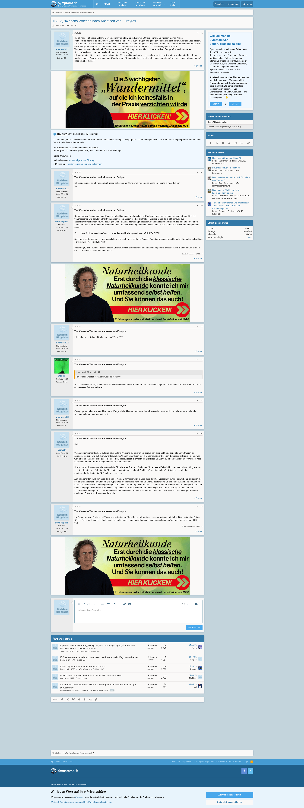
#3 (202, 205)
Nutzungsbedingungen (204, 761)
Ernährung (217, 214)
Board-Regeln (235, 761)
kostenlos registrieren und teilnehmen (85, 164)
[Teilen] (198, 33)
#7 (202, 434)
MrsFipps (192, 678)
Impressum (187, 761)
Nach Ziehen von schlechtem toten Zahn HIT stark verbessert (91, 675)
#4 (202, 326)
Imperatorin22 (61, 25)
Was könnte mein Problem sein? (88, 651)
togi (195, 687)
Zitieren (199, 66)
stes (250, 237)
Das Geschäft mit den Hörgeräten (227, 158)
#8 (202, 506)
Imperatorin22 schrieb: (86, 372)
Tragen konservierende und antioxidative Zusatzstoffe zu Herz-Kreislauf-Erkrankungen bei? (230, 206)
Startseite (97, 4)
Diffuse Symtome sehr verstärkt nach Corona (82, 666)
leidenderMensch (66, 690)
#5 (202, 360)
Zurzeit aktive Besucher (219, 116)
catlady (63, 678)
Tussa (194, 648)
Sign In (216, 104)
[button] (107, 4)
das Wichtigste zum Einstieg (81, 160)
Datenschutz (221, 761)
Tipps (246, 761)
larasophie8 (64, 669)
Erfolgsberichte (81, 678)
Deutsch (69, 761)
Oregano (193, 669)
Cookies (57, 761)
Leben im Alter (218, 163)
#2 (202, 172)
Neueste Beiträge (216, 153)
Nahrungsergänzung (221, 186)
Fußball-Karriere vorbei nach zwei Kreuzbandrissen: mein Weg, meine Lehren (99, 657)
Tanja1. (63, 651)
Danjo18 (63, 660)
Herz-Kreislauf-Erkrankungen (225, 198)
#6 (202, 401)
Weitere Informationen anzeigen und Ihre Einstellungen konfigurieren (82, 802)
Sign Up (235, 104)
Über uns (176, 761)
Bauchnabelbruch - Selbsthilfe (226, 168)
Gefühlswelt (81, 660)
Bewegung (217, 173)
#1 (202, 33)
